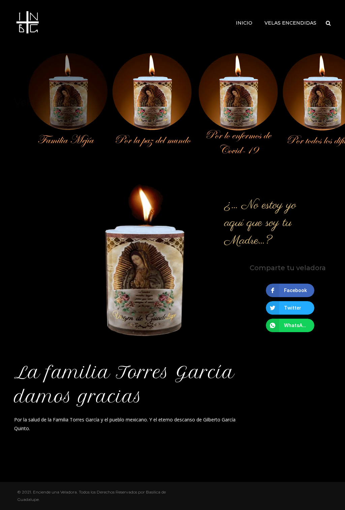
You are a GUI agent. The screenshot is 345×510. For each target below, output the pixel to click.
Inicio (244, 23)
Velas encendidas (290, 23)
